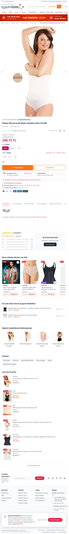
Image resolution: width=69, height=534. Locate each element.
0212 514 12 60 (58, 503)
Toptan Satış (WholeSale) (55, 1)
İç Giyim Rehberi (6, 498)
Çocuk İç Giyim (22, 500)
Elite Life (5, 126)
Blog (2, 495)
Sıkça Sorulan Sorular (41, 493)
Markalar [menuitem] (42, 12)
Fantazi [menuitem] (23, 12)
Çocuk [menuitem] (16, 12)
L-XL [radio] (15, 157)
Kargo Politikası (40, 498)
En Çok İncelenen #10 (23, 119)
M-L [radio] (10, 157)
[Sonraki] (65, 71)
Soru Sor (18, 236)
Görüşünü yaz (50, 244)
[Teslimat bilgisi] (17, 173)
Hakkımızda (4, 493)
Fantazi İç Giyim (23, 498)
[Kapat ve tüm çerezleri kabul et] (64, 515)
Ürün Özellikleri (17, 204)
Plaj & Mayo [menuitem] (49, 12)
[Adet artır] (16, 162)
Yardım (64, 1)
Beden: (6, 153)
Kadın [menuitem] (4, 12)
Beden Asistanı (51, 153)
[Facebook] (48, 478)
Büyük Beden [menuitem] (33, 12)
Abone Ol (39, 478)
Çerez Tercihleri (62, 532)
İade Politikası (39, 495)
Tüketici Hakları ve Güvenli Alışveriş (56, 530)
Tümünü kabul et (55, 520)
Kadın (49, 360)
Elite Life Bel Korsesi (27, 360)
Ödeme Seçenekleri (55, 204)
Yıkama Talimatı (29, 204)
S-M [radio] (4, 157)
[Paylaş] (64, 130)
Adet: (3, 162)
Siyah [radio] (12, 148)
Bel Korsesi (6, 360)
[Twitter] (56, 478)
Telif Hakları (41, 530)
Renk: (5, 144)
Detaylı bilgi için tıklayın (39, 217)
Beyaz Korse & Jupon (9, 364)
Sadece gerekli (41, 520)
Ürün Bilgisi (5, 204)
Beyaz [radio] (5, 148)
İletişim (3, 500)
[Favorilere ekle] (60, 131)
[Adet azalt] (8, 162)
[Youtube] (60, 478)
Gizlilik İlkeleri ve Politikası (49, 532)
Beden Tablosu (61, 153)
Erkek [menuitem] (10, 12)
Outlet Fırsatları (23, 503)
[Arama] (59, 6)
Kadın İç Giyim (22, 493)
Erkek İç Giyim (22, 495)
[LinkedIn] (64, 478)
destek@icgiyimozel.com (60, 506)
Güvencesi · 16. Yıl (16, 188)
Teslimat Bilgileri (42, 204)
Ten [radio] (19, 148)
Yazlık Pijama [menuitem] (59, 12)
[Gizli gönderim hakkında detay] (38, 185)
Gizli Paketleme (39, 500)
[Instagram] (52, 478)
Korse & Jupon (40, 360)
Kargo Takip (44, 1)
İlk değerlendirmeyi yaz (19, 131)
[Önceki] (2, 71)
